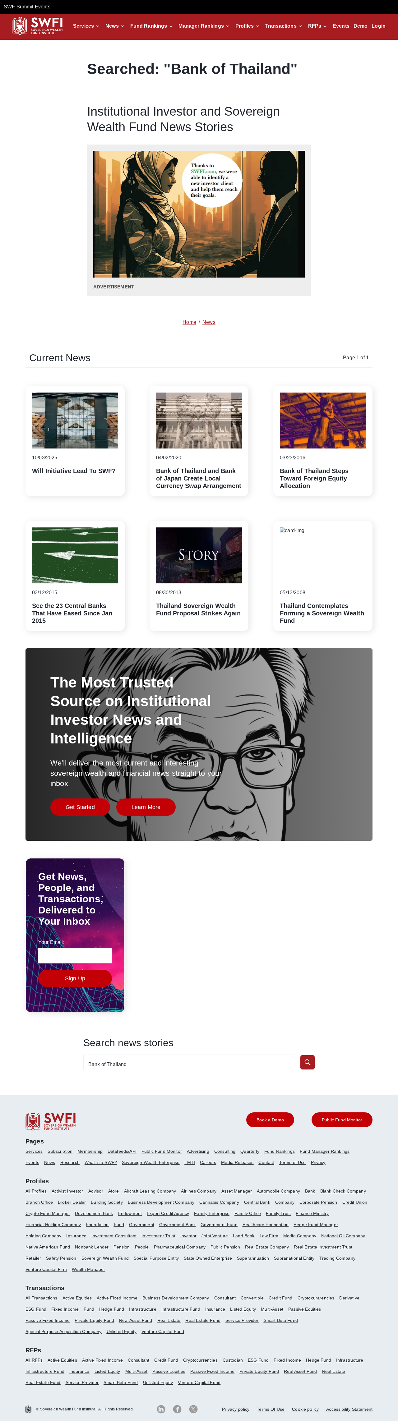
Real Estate (169, 1320)
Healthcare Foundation (266, 1224)
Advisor (95, 1191)
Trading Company (337, 1258)
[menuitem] (36, 1153)
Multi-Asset (272, 1309)
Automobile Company (278, 1191)
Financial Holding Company (53, 1224)
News (112, 26)
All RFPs (34, 1360)
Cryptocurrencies (200, 1360)
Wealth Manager (88, 1269)
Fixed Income (65, 1309)
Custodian (233, 1360)
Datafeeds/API (122, 1151)
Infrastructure (142, 1309)
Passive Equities (304, 1309)
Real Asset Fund (135, 1320)
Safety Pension (61, 1258)
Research (70, 1162)
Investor (188, 1235)
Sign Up (75, 978)
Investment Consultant (114, 1235)
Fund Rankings (148, 26)
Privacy (318, 1162)
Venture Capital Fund (162, 1331)
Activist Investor (67, 1191)
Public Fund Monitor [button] (342, 1119)
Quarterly (249, 1151)
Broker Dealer (72, 1202)
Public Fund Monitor (161, 1151)
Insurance (76, 1235)
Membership (90, 1151)
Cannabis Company (219, 1202)
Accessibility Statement (349, 1409)
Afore (113, 1191)
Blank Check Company (343, 1191)
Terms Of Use (271, 1409)
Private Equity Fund (94, 1320)
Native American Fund (47, 1246)
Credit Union (355, 1202)
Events (341, 26)
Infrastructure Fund (180, 1309)
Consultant (225, 1297)
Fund (119, 1224)
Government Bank (177, 1224)
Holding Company (43, 1235)
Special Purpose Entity (156, 1258)
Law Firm (269, 1235)
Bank (310, 1191)
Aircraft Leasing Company (150, 1191)
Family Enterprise (211, 1213)
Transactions (281, 26)
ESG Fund (35, 1309)
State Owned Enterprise (208, 1258)
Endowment (130, 1213)
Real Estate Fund (202, 1320)
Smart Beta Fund (281, 1320)
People (142, 1246)
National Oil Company (343, 1235)
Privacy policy (235, 1409)
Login (379, 26)
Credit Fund (281, 1297)
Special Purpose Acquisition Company (63, 1331)
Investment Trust (158, 1235)
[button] (87, 26)
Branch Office (39, 1202)
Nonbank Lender (92, 1246)
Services (83, 26)
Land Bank (243, 1235)
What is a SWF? (101, 1162)
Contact (266, 1162)
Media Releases (237, 1162)
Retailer (33, 1258)
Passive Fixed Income (47, 1320)
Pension (121, 1246)
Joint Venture (214, 1235)
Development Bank (94, 1213)
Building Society (107, 1202)
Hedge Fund (111, 1309)
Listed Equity (243, 1309)
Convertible (252, 1297)
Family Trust (278, 1213)
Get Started (88, 809)
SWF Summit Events (27, 6)
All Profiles (36, 1191)
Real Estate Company (267, 1246)
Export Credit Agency (168, 1213)
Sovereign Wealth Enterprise (150, 1162)
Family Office (247, 1213)
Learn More (154, 809)
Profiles (244, 26)
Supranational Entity (294, 1258)
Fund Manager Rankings (324, 1151)
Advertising (198, 1151)
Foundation (97, 1224)
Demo (361, 26)
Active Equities (77, 1297)
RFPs (315, 26)
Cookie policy (305, 1409)
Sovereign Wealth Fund (105, 1258)
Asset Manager (236, 1191)
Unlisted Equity (122, 1331)
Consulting (225, 1151)
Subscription (60, 1151)
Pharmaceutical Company (180, 1246)
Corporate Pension (318, 1202)
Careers (208, 1162)
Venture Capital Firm (46, 1269)
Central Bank (257, 1202)
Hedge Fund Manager (316, 1224)
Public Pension (225, 1246)
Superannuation (253, 1258)
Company (284, 1202)
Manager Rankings (201, 26)
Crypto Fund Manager (47, 1213)
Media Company (299, 1235)
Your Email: (51, 942)
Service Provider (242, 1320)
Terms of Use (292, 1162)
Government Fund (219, 1224)
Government (141, 1224)
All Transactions (41, 1297)
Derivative (349, 1297)
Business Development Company (161, 1202)
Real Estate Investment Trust (323, 1246)
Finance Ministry (312, 1213)
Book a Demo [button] (270, 1119)
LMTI (189, 1162)
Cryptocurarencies (316, 1297)
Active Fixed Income (117, 1297)
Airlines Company (198, 1191)
